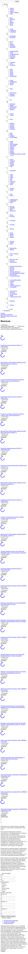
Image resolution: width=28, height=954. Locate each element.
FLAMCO (12, 55)
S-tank (11, 141)
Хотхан (12, 305)
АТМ (11, 202)
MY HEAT (12, 108)
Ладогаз (12, 241)
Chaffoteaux (13, 30)
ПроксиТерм (13, 262)
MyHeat (12, 109)
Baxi (11, 20)
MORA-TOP (13, 106)
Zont (11, 194)
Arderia (12, 8)
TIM (11, 166)
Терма (11, 295)
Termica (12, 162)
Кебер (11, 233)
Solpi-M (12, 147)
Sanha (11, 142)
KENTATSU (13, 93)
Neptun (12, 115)
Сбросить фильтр (11, 916)
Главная (3, 313)
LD (11, 99)
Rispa (11, 134)
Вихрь (11, 215)
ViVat (11, 184)
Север (11, 282)
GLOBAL (12, 65)
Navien (12, 113)
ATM (11, 13)
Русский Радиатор (15, 276)
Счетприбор (13, 287)
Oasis (11, 119)
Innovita (12, 83)
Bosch (11, 23)
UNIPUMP (13, 170)
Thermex (12, 165)
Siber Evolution (14, 144)
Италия (12, 228)
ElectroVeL (13, 47)
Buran (11, 25)
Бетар (11, 209)
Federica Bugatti (14, 51)
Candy (11, 29)
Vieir (11, 180)
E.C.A (11, 41)
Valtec (11, 176)
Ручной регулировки (9, 922)
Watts (3, 891)
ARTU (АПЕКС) (14, 12)
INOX (11, 84)
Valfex (11, 174)
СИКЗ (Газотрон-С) (15, 285)
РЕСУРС (12, 269)
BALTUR (12, 19)
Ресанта (12, 267)
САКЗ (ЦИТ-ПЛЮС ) (15, 280)
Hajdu (11, 70)
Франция (12, 300)
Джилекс (12, 224)
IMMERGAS (13, 81)
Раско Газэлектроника (16, 266)
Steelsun (12, 148)
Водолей (12, 216)
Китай (11, 235)
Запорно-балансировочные (11, 920)
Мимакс (12, 249)
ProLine (12, 126)
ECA (11, 43)
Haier (11, 69)
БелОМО (12, 208)
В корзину (3, 351)
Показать (3, 916)
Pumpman (12, 129)
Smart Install (13, 145)
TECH (11, 159)
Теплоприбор (13, 294)
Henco (11, 72)
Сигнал (12, 284)
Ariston (12, 11)
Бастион (12, 206)
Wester (11, 190)
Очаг (11, 255)
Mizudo (12, 105)
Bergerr (12, 22)
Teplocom (12, 160)
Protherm (12, 127)
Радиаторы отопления (6, 314)
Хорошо (3, 951)
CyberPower (13, 32)
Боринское (13, 210)
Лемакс (12, 242)
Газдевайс (12, 220)
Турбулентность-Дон (15, 296)
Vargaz (11, 177)
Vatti (11, 178)
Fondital (12, 58)
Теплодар (12, 292)
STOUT (12, 149)
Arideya (12, 9)
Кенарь (12, 234)
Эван (11, 309)
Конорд (12, 237)
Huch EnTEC (13, 76)
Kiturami (12, 94)
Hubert (11, 74)
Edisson (12, 44)
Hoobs (11, 73)
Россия (12, 270)
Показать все (4, 816)
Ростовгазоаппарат (15, 271)
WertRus (12, 188)
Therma (12, 163)
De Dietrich (13, 36)
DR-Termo (12, 37)
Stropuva (12, 152)
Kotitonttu (12, 95)
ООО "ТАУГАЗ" (14, 253)
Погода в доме (14, 259)
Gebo (11, 63)
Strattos (12, 151)
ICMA (11, 80)
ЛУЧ (11, 244)
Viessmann (12, 181)
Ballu (11, 18)
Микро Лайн (13, 248)
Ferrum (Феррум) (14, 54)
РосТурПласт (13, 274)
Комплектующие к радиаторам (9, 316)
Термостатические (8, 923)
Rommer (12, 135)
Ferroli (11, 52)
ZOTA (11, 195)
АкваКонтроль (14, 199)
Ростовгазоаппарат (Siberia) (17, 273)
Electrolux (12, 45)
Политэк (12, 260)
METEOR (12, 104)
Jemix (11, 88)
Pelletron (12, 123)
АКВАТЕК (13, 201)
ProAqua (12, 124)
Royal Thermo (13, 137)
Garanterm (12, 62)
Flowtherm (12, 56)
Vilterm (12, 183)
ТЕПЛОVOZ (13, 291)
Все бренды (7, 310)
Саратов (12, 281)
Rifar (11, 133)
